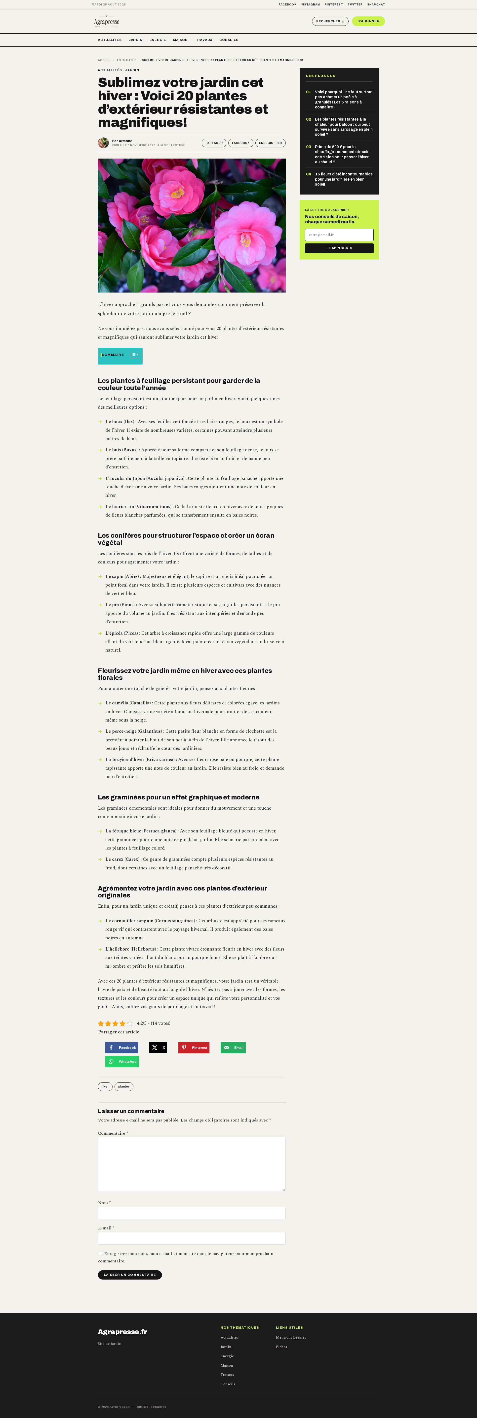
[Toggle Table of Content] (132, 354)
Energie (158, 40)
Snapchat (376, 4)
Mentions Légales (291, 1337)
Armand (125, 141)
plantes (124, 1086)
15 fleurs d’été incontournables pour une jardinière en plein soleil (344, 179)
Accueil (104, 60)
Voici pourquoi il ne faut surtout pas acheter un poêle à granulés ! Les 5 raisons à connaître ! (344, 99)
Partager (214, 142)
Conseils (228, 40)
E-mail (106, 1228)
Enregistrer (270, 142)
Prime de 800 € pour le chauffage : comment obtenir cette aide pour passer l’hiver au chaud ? (342, 154)
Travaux (203, 40)
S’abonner (369, 21)
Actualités (110, 40)
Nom (104, 1202)
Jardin (136, 40)
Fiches (281, 1347)
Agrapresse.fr (122, 1332)
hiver (105, 1086)
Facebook (287, 4)
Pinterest (334, 4)
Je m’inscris (339, 248)
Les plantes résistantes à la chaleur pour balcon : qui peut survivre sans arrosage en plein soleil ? (344, 126)
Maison (180, 40)
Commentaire (113, 1133)
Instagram (310, 4)
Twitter (355, 4)
